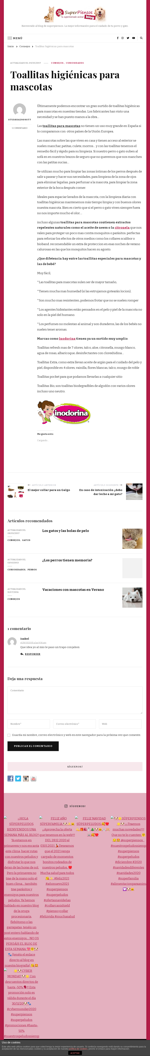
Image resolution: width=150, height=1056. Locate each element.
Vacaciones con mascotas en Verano (73, 590)
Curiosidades (75, 63)
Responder (32, 654)
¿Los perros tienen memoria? (67, 560)
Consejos (57, 63)
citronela (122, 228)
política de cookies (78, 1049)
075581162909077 (19, 119)
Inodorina (67, 339)
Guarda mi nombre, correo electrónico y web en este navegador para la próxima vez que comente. (76, 735)
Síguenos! (77, 806)
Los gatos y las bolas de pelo (65, 531)
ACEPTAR (75, 1053)
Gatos (26, 540)
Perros (32, 569)
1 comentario (19, 128)
